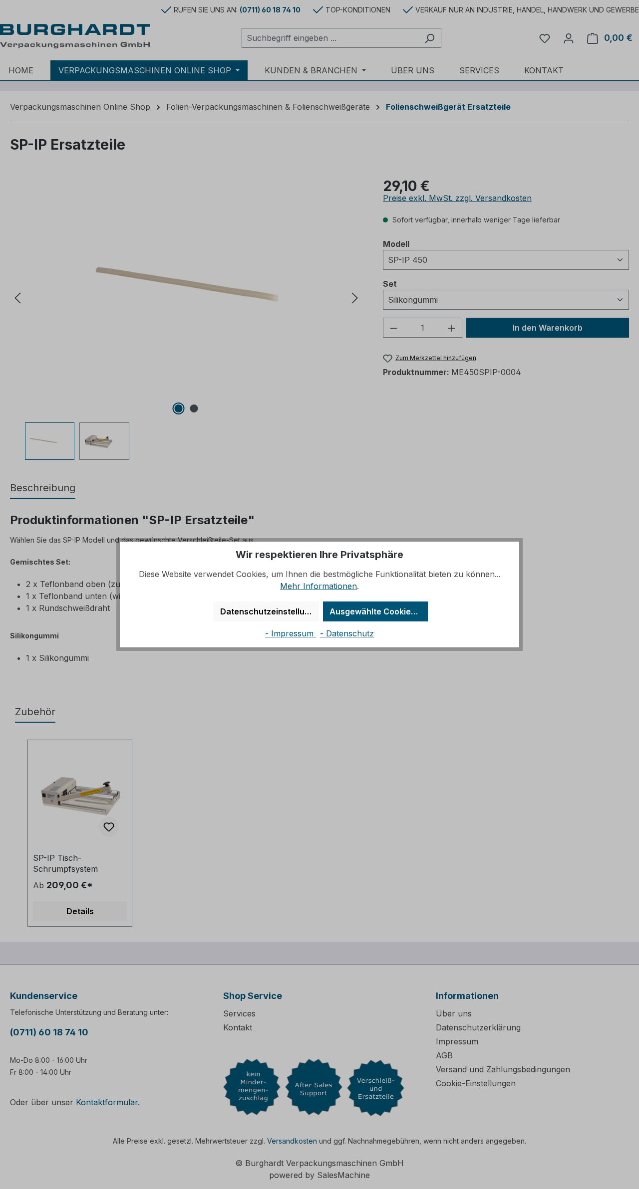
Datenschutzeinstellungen (269, 611)
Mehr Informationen (318, 586)
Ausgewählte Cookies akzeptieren (378, 611)
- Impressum (290, 633)
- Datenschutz (347, 633)
